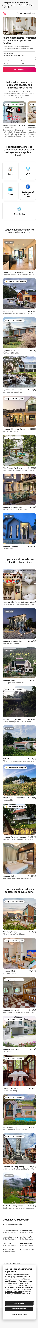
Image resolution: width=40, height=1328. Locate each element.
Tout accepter (19, 1303)
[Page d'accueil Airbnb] (4, 13)
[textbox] (10, 63)
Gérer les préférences (19, 1314)
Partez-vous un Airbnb (26, 13)
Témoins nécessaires (19, 1309)
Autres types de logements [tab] (12, 1224)
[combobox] (19, 55)
